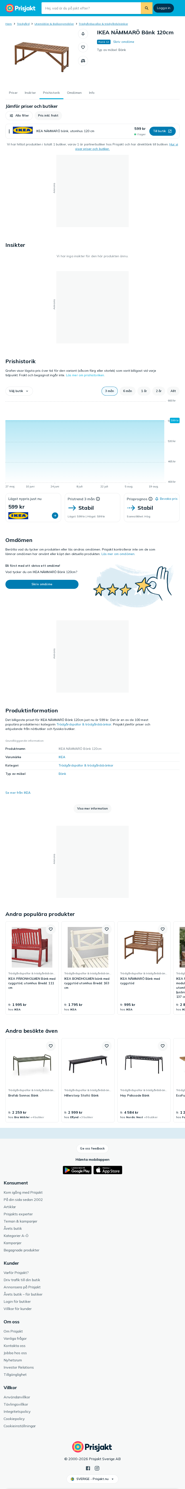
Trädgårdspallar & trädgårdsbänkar (103, 23)
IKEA (62, 757)
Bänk (62, 774)
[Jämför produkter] (83, 61)
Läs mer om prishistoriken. (85, 375)
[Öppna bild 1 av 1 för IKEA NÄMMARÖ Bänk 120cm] (41, 57)
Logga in (163, 8)
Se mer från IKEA (17, 793)
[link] (32, 968)
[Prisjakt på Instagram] (97, 1468)
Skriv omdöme (123, 42)
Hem (8, 23)
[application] (92, 444)
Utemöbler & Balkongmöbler (54, 23)
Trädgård (23, 23)
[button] (83, 34)
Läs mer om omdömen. (118, 554)
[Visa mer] (9, 131)
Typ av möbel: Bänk (111, 50)
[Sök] (147, 8)
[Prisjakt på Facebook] (88, 1468)
